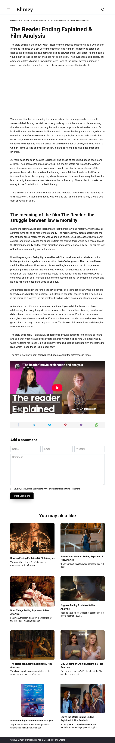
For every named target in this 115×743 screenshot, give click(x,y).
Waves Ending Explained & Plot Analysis (31, 720)
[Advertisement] (57, 92)
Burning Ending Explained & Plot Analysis (32, 558)
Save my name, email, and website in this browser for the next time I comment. (47, 489)
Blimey (24, 10)
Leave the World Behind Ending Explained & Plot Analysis (77, 719)
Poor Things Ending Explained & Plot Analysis (29, 612)
